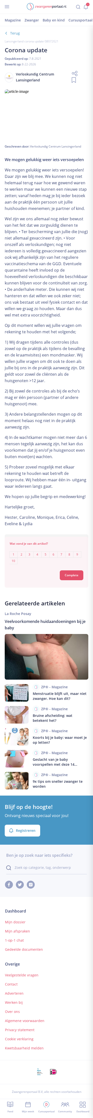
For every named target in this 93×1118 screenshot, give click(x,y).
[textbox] (47, 554)
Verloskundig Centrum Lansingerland (55, 146)
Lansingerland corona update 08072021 (32, 41)
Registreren (25, 830)
